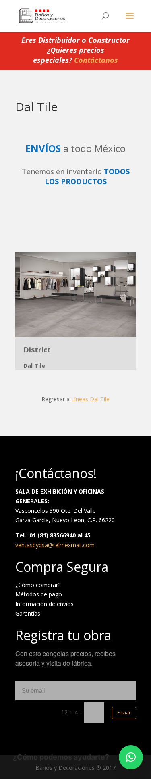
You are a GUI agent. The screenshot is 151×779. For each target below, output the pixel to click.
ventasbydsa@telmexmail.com (55, 545)
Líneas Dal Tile (90, 399)
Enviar (124, 712)
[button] (131, 757)
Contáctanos (96, 60)
